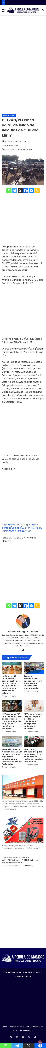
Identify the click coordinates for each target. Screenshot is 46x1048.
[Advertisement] (23, 41)
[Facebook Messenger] (31, 190)
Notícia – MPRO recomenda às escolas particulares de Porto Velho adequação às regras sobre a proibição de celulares (11, 684)
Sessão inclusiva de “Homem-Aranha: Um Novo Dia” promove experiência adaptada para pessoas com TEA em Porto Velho (12, 756)
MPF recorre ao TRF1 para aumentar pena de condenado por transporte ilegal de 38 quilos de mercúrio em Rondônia (12, 721)
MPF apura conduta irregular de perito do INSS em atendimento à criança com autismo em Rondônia (33, 721)
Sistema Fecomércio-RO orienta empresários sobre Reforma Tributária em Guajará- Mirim (33, 682)
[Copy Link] (37, 190)
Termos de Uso (37, 1026)
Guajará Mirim (9, 115)
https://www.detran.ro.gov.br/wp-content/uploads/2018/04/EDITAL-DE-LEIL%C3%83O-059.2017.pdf (22, 528)
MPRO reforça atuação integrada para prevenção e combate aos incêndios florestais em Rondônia (33, 755)
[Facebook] (25, 190)
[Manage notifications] (40, 1042)
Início (5, 1026)
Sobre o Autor (23, 1026)
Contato (12, 1026)
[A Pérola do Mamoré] (23, 10)
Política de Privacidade (23, 1031)
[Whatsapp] (9, 190)
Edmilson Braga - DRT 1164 (15, 141)
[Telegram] (14, 190)
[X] (20, 190)
